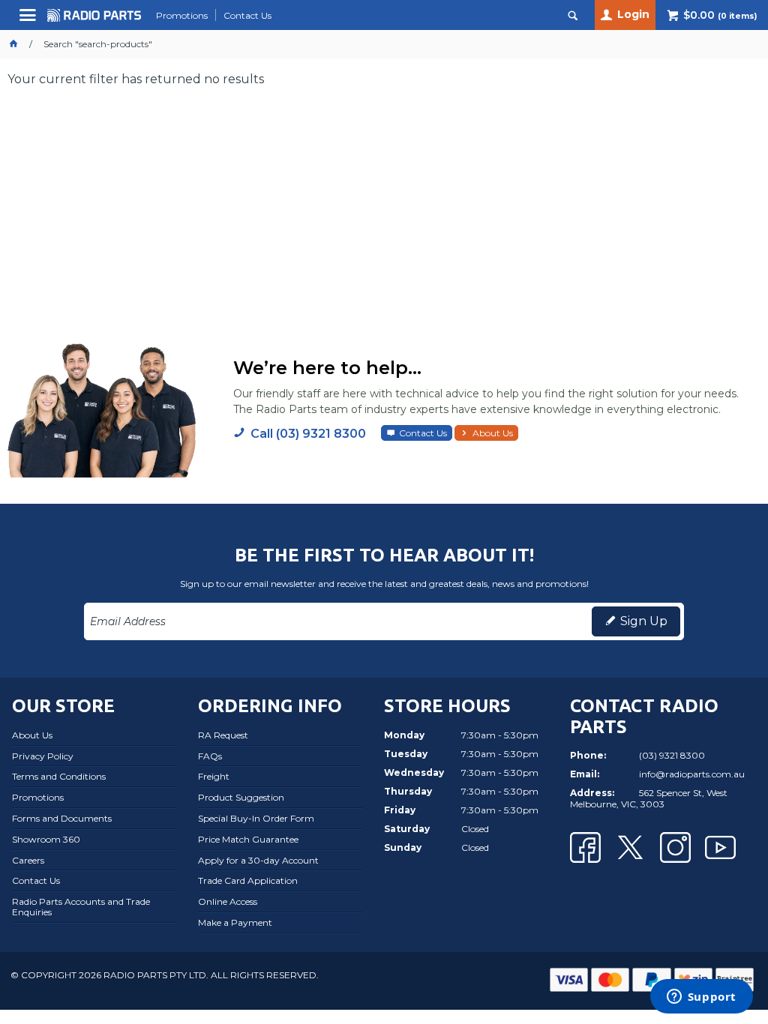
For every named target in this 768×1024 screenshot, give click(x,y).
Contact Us (423, 433)
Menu (29, 20)
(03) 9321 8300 (672, 755)
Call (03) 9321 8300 (308, 434)
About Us (492, 433)
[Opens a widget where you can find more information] (701, 998)
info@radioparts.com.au (692, 774)
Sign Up (644, 621)
